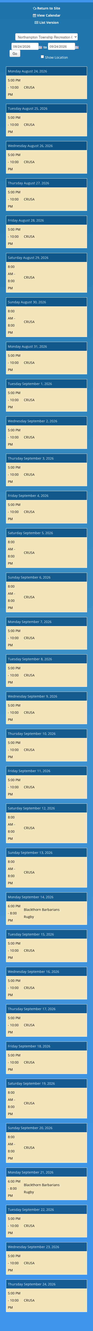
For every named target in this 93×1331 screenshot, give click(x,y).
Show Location (56, 57)
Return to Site (48, 8)
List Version (49, 22)
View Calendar (48, 15)
